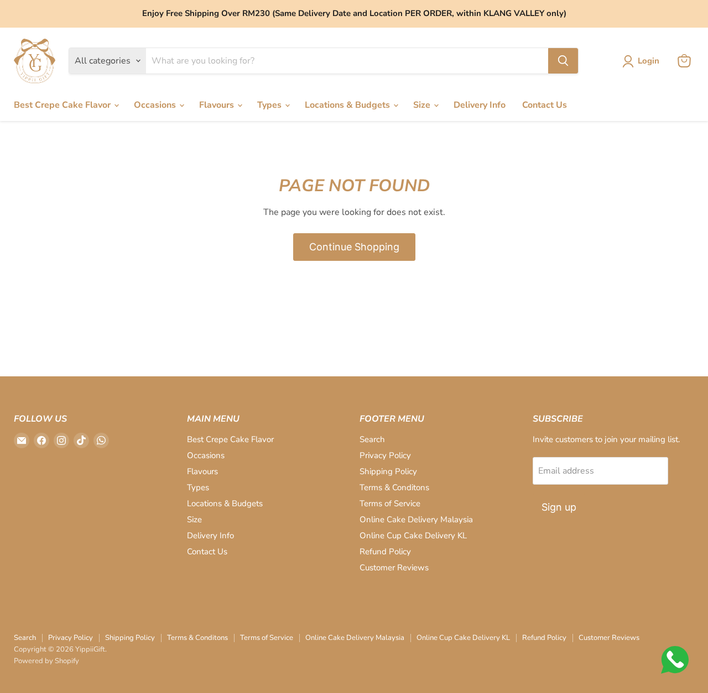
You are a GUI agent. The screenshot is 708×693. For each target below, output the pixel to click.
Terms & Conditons (394, 487)
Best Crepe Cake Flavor (63, 105)
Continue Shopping (354, 247)
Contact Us (544, 105)
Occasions (156, 105)
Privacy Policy (385, 455)
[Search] (563, 61)
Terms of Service (390, 503)
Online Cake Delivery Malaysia (416, 519)
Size (423, 105)
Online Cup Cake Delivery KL (413, 535)
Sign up (559, 507)
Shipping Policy (388, 471)
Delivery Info (480, 105)
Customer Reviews (394, 567)
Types (270, 105)
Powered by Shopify (46, 661)
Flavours (217, 105)
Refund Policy (385, 551)
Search (372, 439)
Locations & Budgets (348, 105)
